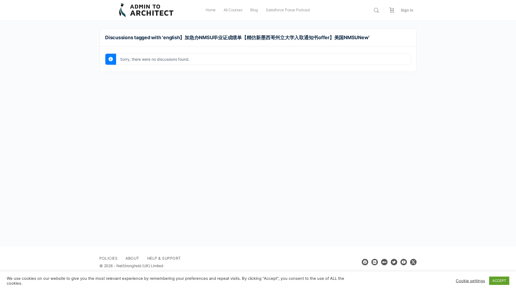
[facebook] (365, 262)
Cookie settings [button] (470, 280)
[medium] (384, 262)
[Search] (376, 10)
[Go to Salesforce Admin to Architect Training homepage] (146, 10)
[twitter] (394, 262)
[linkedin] (374, 262)
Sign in (407, 10)
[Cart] (391, 10)
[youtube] (403, 262)
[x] (413, 262)
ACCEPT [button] (499, 280)
